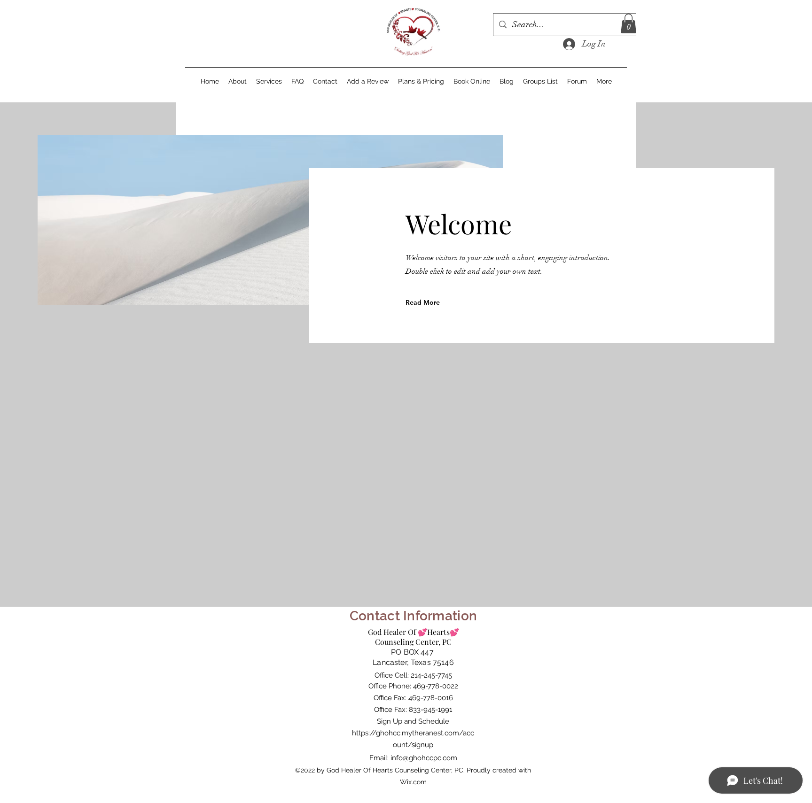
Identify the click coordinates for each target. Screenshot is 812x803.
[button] (628, 23)
